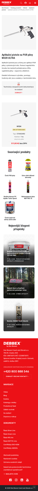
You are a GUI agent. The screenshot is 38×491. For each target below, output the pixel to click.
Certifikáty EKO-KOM (11, 445)
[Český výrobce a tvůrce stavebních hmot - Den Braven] (12, 344)
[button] (19, 32)
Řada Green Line (10, 434)
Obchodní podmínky (11, 455)
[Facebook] (10, 481)
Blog (5, 395)
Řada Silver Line (9, 430)
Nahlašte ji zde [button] (12, 474)
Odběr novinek (9, 409)
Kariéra (6, 399)
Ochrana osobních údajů (13, 462)
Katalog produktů (16, 8)
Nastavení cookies (10, 459)
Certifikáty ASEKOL (11, 448)
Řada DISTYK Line (10, 441)
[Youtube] (27, 481)
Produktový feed (10, 406)
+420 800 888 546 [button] (16, 371)
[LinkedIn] (22, 481)
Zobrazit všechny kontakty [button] (17, 376)
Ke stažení (7, 413)
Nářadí (25, 8)
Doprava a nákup (10, 417)
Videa (6, 392)
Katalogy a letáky (10, 402)
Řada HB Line (8, 437)
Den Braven (5, 8)
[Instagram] (16, 481)
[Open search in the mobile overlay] (21, 3)
